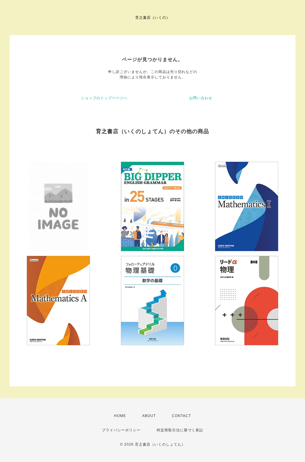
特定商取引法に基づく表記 (180, 430)
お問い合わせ (200, 98)
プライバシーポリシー (121, 430)
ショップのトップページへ (104, 98)
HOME (120, 416)
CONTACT (181, 416)
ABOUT (149, 416)
